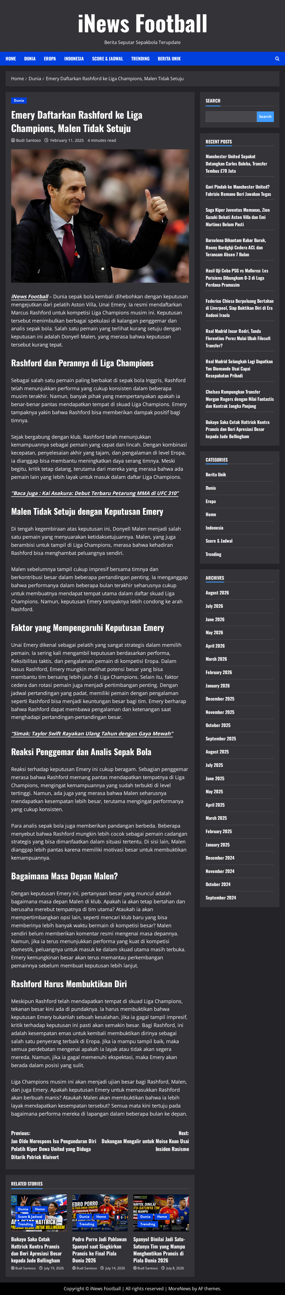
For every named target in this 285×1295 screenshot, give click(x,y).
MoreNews (179, 1289)
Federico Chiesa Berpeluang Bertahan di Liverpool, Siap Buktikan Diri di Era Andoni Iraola (240, 307)
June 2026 (215, 619)
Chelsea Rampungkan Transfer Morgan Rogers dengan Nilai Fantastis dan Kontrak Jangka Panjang (240, 398)
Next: (145, 1141)
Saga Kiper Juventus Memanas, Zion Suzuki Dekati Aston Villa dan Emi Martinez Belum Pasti (238, 216)
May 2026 (214, 632)
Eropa (50, 58)
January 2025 (218, 844)
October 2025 (218, 725)
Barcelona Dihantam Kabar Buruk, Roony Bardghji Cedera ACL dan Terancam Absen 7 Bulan (236, 247)
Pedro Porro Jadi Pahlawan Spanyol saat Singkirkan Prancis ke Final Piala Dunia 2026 (99, 1249)
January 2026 (218, 685)
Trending (140, 58)
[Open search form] (277, 58)
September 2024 (221, 897)
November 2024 (220, 871)
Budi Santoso (28, 140)
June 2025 (215, 778)
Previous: (53, 1144)
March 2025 (216, 817)
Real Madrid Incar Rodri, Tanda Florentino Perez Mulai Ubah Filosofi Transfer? (238, 338)
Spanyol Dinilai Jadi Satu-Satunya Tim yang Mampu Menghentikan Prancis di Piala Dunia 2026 (159, 1249)
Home (11, 58)
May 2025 (214, 791)
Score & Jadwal (107, 58)
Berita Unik (169, 58)
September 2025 (221, 738)
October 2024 (218, 884)
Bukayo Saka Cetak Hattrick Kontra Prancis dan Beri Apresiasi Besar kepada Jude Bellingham (36, 1249)
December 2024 (220, 857)
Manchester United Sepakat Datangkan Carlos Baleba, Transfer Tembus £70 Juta (236, 163)
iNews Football (143, 22)
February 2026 (219, 672)
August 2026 (217, 592)
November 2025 (220, 712)
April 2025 (215, 804)
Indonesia (74, 58)
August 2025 (217, 751)
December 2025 (220, 698)
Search (213, 100)
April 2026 (215, 645)
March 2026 (216, 658)
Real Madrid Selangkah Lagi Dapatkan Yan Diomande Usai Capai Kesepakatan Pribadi (239, 368)
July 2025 (214, 765)
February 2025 (219, 831)
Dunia (30, 58)
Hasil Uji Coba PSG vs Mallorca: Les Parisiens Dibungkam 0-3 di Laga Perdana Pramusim (237, 277)
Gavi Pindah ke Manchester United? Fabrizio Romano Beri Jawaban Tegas (238, 190)
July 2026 (214, 606)
